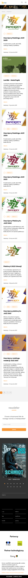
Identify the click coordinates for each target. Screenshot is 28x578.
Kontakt (3, 520)
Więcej (5, 49)
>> (10, 392)
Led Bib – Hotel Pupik (12, 80)
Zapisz (14, 429)
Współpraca (17, 516)
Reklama (17, 511)
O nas (3, 511)
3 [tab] (10, 483)
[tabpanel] (14, 462)
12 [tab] (20, 486)
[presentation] (4, 3)
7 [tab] (23, 483)
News (8, 129)
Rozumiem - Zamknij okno (14, 576)
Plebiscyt (9, 33)
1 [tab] (4, 483)
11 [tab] (17, 486)
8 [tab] (7, 486)
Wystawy (17, 520)
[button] (21, 2)
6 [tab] (20, 483)
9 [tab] (10, 486)
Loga (3, 516)
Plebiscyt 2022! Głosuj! (13, 266)
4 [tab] (14, 483)
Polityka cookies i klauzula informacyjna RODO (13, 572)
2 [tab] (7, 483)
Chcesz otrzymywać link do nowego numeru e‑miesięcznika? (14, 418)
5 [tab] (17, 483)
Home (3, 11)
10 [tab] (14, 486)
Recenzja (14, 75)
